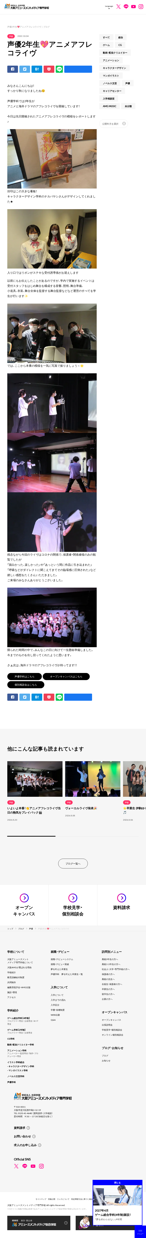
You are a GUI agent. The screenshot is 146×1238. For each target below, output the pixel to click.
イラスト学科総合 (15, 1062)
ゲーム (106, 45)
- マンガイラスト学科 (17, 1070)
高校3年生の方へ (110, 959)
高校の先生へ (108, 979)
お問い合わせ (22, 1136)
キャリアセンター (112, 90)
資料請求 (19, 1127)
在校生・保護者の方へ (112, 984)
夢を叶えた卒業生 (59, 969)
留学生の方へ (108, 994)
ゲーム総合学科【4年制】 (18, 1018)
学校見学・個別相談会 (112, 1029)
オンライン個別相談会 (112, 1034)
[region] (73, 799)
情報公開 (51, 1199)
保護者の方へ (108, 974)
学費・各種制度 (58, 1009)
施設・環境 (12, 992)
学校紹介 (11, 972)
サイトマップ (41, 1199)
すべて (106, 37)
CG (120, 45)
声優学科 (11, 1082)
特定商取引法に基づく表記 (82, 1199)
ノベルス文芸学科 (15, 1076)
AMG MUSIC (109, 106)
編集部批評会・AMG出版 (18, 987)
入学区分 (55, 1004)
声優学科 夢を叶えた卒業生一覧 (67, 974)
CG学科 (11, 1038)
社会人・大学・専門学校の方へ (116, 969)
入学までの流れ (58, 999)
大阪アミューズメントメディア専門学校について (20, 961)
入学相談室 (108, 98)
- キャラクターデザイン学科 (20, 1066)
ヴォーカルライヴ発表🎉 (81, 808)
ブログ (105, 1055)
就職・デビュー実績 (60, 964)
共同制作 (11, 982)
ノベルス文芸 (110, 83)
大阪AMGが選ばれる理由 (19, 967)
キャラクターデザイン (114, 68)
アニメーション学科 (17, 1050)
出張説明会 (107, 1024)
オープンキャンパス (111, 1019)
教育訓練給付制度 (15, 977)
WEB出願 (55, 1014)
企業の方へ (107, 999)
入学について (57, 994)
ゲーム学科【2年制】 (16, 1029)
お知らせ (106, 1060)
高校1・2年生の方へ (111, 964)
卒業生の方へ (108, 989)
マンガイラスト (111, 75)
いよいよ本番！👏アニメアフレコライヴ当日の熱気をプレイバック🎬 (34, 810)
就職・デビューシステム (62, 959)
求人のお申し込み (25, 1145)
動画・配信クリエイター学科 (20, 1044)
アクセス (11, 997)
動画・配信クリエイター (115, 52)
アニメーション (111, 60)
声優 (11, 36)
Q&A (53, 1019)
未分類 (128, 106)
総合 (120, 37)
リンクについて (63, 1199)
